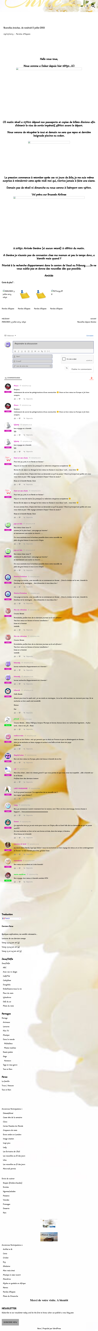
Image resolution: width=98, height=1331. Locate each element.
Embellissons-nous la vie (12, 989)
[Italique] (18, 351)
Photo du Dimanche (10, 1296)
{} (45, 351)
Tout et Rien (7, 1069)
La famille (5, 1081)
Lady (5, 1147)
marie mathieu (20, 874)
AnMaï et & (7, 1249)
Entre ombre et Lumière (12, 1134)
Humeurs (7, 1060)
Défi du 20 (7, 1001)
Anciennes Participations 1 (12, 1109)
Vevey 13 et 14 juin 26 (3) (12, 951)
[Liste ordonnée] (28, 351)
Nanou (5, 1287)
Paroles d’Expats (9, 1292)
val (15, 769)
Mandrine (7, 1279)
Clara (5, 1122)
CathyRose (7, 980)
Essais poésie (8, 1052)
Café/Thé (6, 976)
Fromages (6, 1204)
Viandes (6, 1200)
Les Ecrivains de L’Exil (11, 1151)
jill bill (16, 719)
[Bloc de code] (38, 351)
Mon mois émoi (9, 1270)
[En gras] (15, 351)
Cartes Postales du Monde (13, 1126)
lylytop (16, 424)
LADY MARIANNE (21, 788)
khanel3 (17, 663)
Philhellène (8, 1043)
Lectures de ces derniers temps (14, 938)
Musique (6, 1035)
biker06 (17, 690)
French (7, 918)
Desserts (6, 1208)
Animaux (6, 1022)
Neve (39, 1328)
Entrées (6, 1187)
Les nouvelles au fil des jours (14, 1156)
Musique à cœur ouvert (12, 1275)
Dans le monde (9, 1039)
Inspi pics (6, 1143)
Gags (5, 1056)
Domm (16, 821)
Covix (5, 1253)
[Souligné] (22, 351)
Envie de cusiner (8, 1178)
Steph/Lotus (19, 755)
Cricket (5, 1258)
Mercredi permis (9, 1168)
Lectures (6, 1026)
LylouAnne (7, 997)
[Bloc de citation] (35, 351)
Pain (4, 1213)
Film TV (6, 1031)
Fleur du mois (8, 993)
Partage (5, 1018)
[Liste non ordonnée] (32, 351)
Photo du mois (8, 1006)
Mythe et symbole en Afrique (14, 1283)
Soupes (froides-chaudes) (12, 1183)
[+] (48, 351)
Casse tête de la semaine (12, 1117)
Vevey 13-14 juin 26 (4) (11, 947)
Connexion (89, 336)
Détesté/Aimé (8, 1113)
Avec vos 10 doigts (10, 972)
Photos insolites (10, 1048)
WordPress (57, 1328)
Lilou (5, 1160)
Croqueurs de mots (10, 1130)
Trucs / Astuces (8, 1085)
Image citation (8, 1139)
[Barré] (25, 351)
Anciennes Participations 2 (12, 1245)
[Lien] (42, 351)
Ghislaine (6, 1266)
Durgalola (6, 984)
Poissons (6, 1196)
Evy (4, 1262)
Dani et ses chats (21, 458)
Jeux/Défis (6, 963)
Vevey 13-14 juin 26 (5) (11, 942)
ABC (4, 967)
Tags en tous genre (10, 1065)
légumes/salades (9, 1191)
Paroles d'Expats (23, 34)
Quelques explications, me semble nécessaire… (19, 934)
